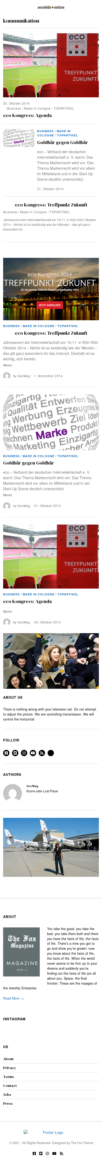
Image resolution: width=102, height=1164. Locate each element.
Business (14, 108)
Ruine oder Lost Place (42, 791)
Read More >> (13, 998)
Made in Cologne (37, 108)
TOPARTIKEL (64, 108)
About (8, 1058)
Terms (8, 1076)
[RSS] (42, 753)
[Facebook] (6, 753)
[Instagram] (24, 753)
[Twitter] (15, 753)
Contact (10, 1085)
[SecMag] (12, 793)
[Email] (51, 753)
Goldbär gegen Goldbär (62, 142)
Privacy (9, 1067)
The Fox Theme (82, 1142)
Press (8, 1103)
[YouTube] (33, 753)
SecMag (24, 375)
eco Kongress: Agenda (27, 115)
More (7, 365)
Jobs (7, 1094)
